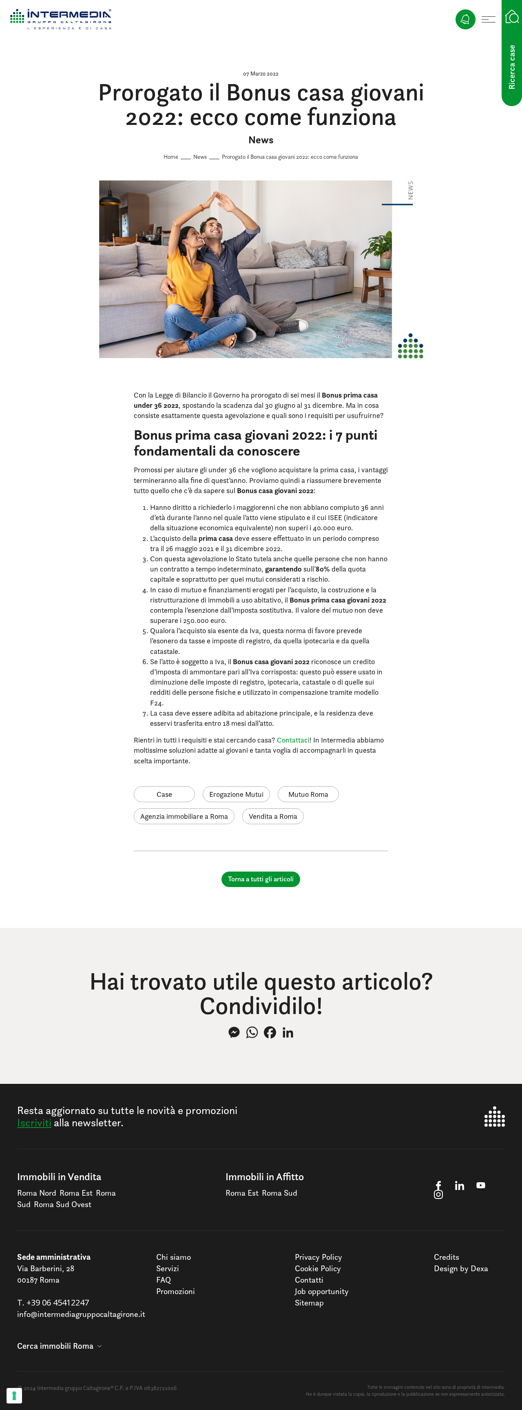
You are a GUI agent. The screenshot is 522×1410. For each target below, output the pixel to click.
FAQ (163, 1280)
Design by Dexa (461, 1268)
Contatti (309, 1280)
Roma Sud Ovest (62, 1204)
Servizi (167, 1268)
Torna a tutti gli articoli (261, 879)
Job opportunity (322, 1291)
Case (164, 794)
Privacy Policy (318, 1257)
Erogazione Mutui (236, 794)
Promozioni (175, 1291)
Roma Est (76, 1193)
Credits (446, 1257)
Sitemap (309, 1303)
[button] (59, 1346)
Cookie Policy (318, 1268)
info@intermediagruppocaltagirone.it (81, 1314)
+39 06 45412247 (58, 1302)
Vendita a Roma (273, 816)
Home (171, 156)
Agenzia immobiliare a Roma (184, 816)
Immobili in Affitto (265, 1176)
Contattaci (293, 740)
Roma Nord (36, 1193)
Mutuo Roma (308, 794)
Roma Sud (279, 1193)
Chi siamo (173, 1257)
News (200, 156)
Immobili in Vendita (59, 1176)
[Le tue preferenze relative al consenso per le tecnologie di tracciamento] (14, 1395)
